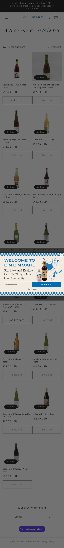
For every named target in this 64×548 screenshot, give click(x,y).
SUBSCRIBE (46, 284)
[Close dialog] (61, 255)
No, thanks (32, 289)
